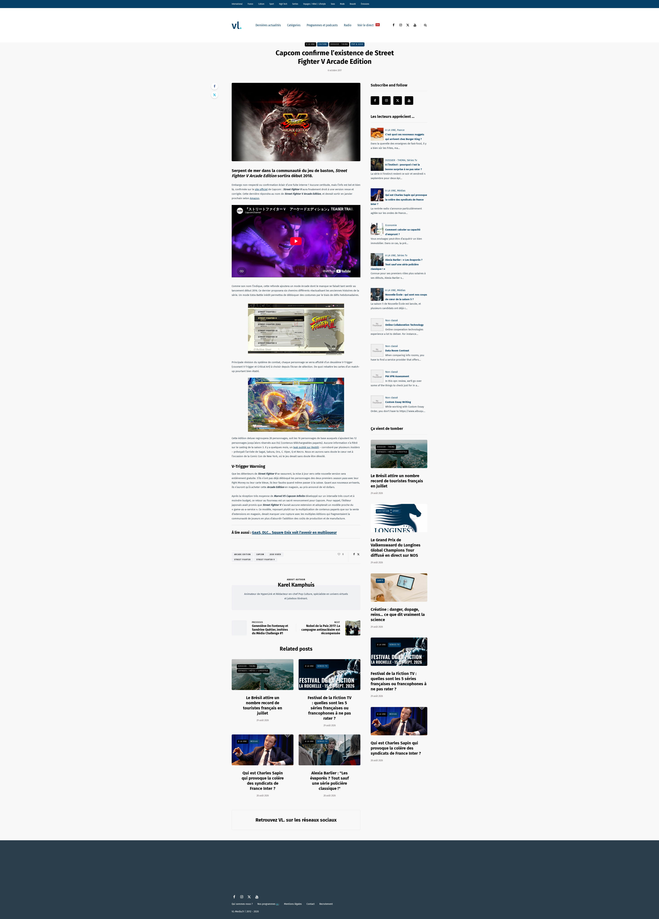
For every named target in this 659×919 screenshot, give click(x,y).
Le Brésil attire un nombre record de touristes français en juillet (397, 480)
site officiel (261, 189)
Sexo (333, 4)
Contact (311, 903)
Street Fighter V (265, 560)
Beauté (353, 4)
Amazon (254, 198)
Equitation (383, 511)
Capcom (260, 554)
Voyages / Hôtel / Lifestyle (314, 4)
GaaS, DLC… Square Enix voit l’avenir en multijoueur (294, 532)
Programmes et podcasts (322, 25)
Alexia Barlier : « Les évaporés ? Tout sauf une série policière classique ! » (396, 264)
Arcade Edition (242, 554)
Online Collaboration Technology (404, 324)
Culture (261, 4)
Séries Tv (322, 666)
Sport (271, 4)
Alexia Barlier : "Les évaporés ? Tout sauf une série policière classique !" (329, 781)
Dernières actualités (268, 25)
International (237, 4)
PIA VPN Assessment (397, 376)
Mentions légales (293, 903)
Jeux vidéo (275, 554)
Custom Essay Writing (398, 402)
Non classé (391, 320)
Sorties (295, 4)
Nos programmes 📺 (268, 903)
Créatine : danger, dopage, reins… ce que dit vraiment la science (398, 614)
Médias (254, 741)
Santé (380, 581)
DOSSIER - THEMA (339, 44)
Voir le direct (368, 25)
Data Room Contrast (397, 350)
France (250, 4)
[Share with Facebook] (214, 86)
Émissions (365, 4)
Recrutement (326, 903)
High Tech (283, 4)
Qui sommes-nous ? (242, 903)
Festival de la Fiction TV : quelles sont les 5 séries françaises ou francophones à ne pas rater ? (329, 708)
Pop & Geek (357, 44)
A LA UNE (310, 44)
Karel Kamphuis (296, 585)
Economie (391, 225)
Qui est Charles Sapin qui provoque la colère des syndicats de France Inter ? (263, 781)
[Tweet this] (214, 94)
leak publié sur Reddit (306, 447)
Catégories (293, 25)
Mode (342, 4)
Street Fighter (242, 560)
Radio (347, 25)
